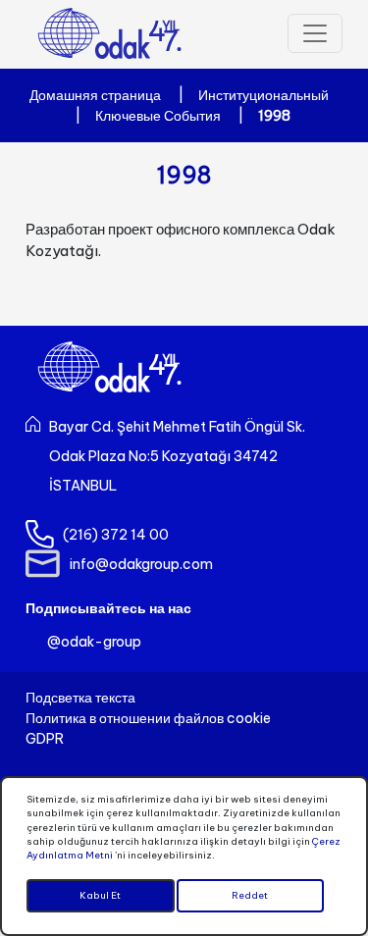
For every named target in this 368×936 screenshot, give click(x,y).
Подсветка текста (80, 697)
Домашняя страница (95, 95)
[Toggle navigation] (315, 33)
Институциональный (263, 95)
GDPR (45, 739)
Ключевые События (158, 116)
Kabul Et (100, 895)
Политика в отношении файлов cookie (148, 718)
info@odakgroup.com (141, 564)
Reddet (250, 895)
